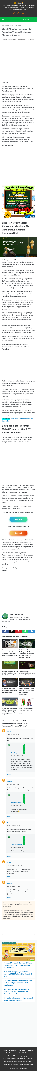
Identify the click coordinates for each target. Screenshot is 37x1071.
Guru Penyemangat (16, 753)
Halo (8, 823)
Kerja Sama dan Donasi (13, 1053)
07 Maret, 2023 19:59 (17, 847)
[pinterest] (18, 631)
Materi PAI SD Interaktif (11, 1064)
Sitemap (30, 1050)
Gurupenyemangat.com (20, 256)
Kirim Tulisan (26, 1053)
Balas (9, 774)
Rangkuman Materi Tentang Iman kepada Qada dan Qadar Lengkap (27, 673)
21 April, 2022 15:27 (17, 756)
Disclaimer (12, 1050)
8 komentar (31, 39)
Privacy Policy (22, 1050)
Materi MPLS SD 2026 (26, 1064)
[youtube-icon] (22, 13)
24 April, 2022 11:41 (17, 805)
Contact (5, 1050)
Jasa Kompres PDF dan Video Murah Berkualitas (17, 1061)
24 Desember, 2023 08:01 (14, 865)
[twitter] (12, 631)
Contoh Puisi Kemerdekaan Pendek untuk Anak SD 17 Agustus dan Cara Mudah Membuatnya (18, 983)
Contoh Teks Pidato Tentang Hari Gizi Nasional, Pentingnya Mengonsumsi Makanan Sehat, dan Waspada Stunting (27, 653)
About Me (29, 1059)
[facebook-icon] (14, 13)
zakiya (9, 731)
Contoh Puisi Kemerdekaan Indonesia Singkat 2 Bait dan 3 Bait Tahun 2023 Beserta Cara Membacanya (17, 991)
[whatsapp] (25, 631)
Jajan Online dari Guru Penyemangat (14, 1059)
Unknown (10, 781)
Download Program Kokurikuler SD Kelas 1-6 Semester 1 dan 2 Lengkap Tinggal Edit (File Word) (18, 965)
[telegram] (31, 631)
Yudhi (9, 863)
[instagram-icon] (18, 13)
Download (18, 519)
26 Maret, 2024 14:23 (13, 886)
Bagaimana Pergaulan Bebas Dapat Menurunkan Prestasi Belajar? (9, 690)
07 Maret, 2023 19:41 (13, 826)
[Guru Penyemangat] (18, 3)
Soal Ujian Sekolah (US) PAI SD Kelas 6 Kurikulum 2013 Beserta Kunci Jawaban (10, 673)
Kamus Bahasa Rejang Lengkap (17, 1056)
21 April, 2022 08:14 (13, 734)
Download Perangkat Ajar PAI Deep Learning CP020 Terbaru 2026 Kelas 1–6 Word (18, 974)
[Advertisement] (18, 61)
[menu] (4, 19)
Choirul (9, 883)
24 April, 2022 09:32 (13, 784)
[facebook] (5, 631)
